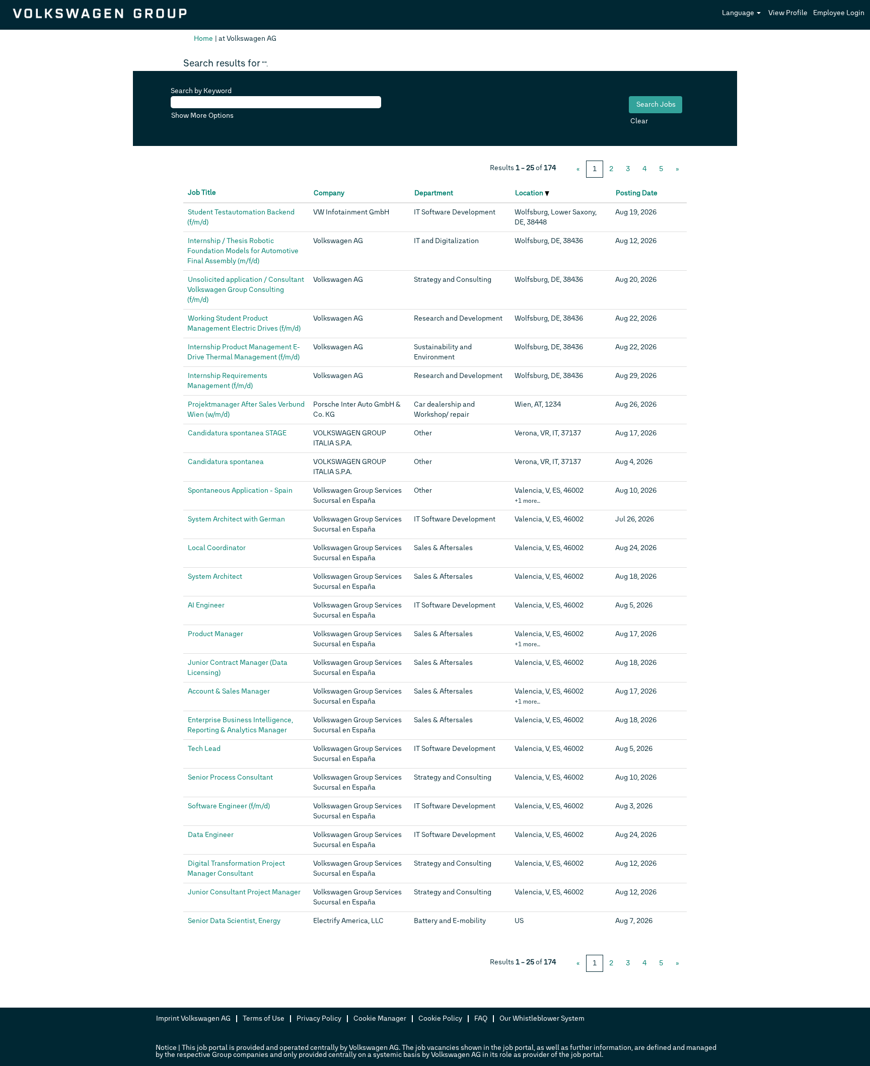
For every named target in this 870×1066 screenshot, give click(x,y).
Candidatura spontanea (226, 462)
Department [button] (433, 193)
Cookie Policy (440, 1018)
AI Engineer (206, 605)
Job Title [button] (202, 192)
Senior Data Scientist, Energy (234, 921)
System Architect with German (236, 519)
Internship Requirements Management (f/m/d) (227, 380)
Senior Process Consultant (230, 777)
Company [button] (329, 193)
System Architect (215, 576)
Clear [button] (639, 121)
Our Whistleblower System (542, 1018)
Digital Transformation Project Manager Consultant (236, 868)
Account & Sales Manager (229, 691)
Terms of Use (263, 1018)
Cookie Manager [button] (379, 1018)
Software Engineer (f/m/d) (229, 806)
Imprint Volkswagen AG (193, 1018)
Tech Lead (204, 748)
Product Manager (215, 634)
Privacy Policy (319, 1018)
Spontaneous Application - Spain (240, 490)
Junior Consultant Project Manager (244, 892)
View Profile (788, 13)
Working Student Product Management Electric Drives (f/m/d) (244, 323)
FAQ (480, 1018)
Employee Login (838, 13)
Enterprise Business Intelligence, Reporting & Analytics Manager (240, 725)
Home (203, 38)
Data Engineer (211, 834)
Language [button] (739, 13)
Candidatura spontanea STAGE (237, 433)
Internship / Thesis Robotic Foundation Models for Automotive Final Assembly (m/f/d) (243, 251)
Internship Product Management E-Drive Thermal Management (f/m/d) (243, 352)
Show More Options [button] (202, 115)
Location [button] (530, 193)
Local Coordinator (217, 548)
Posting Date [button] (637, 193)
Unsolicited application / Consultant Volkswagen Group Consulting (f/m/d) (245, 289)
